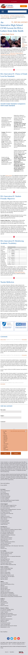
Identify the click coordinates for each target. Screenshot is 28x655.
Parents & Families (4, 605)
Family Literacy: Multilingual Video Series (9, 595)
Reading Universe (20, 643)
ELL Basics (3, 489)
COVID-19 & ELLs (4, 524)
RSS (15, 638)
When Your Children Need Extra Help (8, 564)
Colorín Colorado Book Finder (7, 568)
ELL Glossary (3, 492)
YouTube (18, 638)
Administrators (4, 601)
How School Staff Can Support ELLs (8, 506)
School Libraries (4, 518)
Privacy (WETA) (4, 485)
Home (2, 15)
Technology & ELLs (4, 540)
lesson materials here (20, 272)
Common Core (4, 548)
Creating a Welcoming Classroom (8, 530)
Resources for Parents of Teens (7, 561)
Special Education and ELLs (6, 501)
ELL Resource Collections (6, 610)
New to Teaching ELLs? (5, 490)
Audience (3, 598)
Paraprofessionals (4, 602)
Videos (2, 581)
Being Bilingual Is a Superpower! (7, 593)
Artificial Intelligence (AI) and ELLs (8, 541)
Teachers (2, 600)
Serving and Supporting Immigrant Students (10, 500)
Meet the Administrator (5, 589)
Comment (3, 421)
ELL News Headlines (5, 498)
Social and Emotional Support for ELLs (9, 505)
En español (14, 1)
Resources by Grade (5, 494)
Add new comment (21, 22)
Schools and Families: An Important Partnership (10, 556)
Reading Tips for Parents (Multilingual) (9, 614)
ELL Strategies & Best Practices (7, 533)
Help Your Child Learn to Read (7, 552)
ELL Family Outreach (5, 520)
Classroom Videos (4, 582)
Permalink (24, 339)
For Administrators (4, 521)
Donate (23, 6)
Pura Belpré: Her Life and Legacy (7, 576)
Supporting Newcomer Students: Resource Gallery (11, 529)
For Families (3, 550)
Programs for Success (5, 516)
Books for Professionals (5, 573)
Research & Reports (5, 620)
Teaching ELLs (6, 15)
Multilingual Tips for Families (7, 613)
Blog (11, 17)
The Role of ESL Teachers (6, 543)
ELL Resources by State (5, 496)
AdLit (10, 643)
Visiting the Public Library (6, 563)
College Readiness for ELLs (6, 510)
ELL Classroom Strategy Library (7, 532)
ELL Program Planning (5, 512)
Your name (3, 409)
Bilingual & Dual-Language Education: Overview (11, 509)
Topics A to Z (3, 617)
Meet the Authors (4, 579)
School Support (4, 503)
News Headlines (4, 631)
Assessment (3, 514)
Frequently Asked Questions (6, 618)
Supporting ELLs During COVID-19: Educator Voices (11, 596)
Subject (2, 415)
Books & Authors (5, 566)
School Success (4, 557)
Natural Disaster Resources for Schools (9, 625)
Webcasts (3, 585)
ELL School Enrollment (5, 508)
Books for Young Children (6, 569)
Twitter (11, 638)
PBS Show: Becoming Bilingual (7, 592)
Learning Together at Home (6, 553)
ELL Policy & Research (5, 497)
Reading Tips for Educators (6, 616)
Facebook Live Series (5, 591)
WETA (21, 652)
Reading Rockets (4, 643)
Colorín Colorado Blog (5, 624)
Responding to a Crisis (5, 627)
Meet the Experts (4, 588)
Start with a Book (21, 642)
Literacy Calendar (4, 577)
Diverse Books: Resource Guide (7, 575)
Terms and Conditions (5, 483)
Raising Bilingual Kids (5, 559)
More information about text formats (18, 431)
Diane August (9, 175)
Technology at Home (5, 560)
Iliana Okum (3, 339)
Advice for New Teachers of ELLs (7, 584)
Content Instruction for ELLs (6, 537)
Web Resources (4, 621)
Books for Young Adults (5, 572)
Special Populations (5, 493)
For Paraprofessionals (5, 523)
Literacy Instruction (5, 536)
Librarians (3, 604)
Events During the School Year (7, 513)
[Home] (7, 6)
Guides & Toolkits (4, 612)
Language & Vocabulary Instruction (17, 15)
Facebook (8, 638)
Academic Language (5, 17)
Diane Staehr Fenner (8, 34)
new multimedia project (24, 45)
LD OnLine (14, 643)
